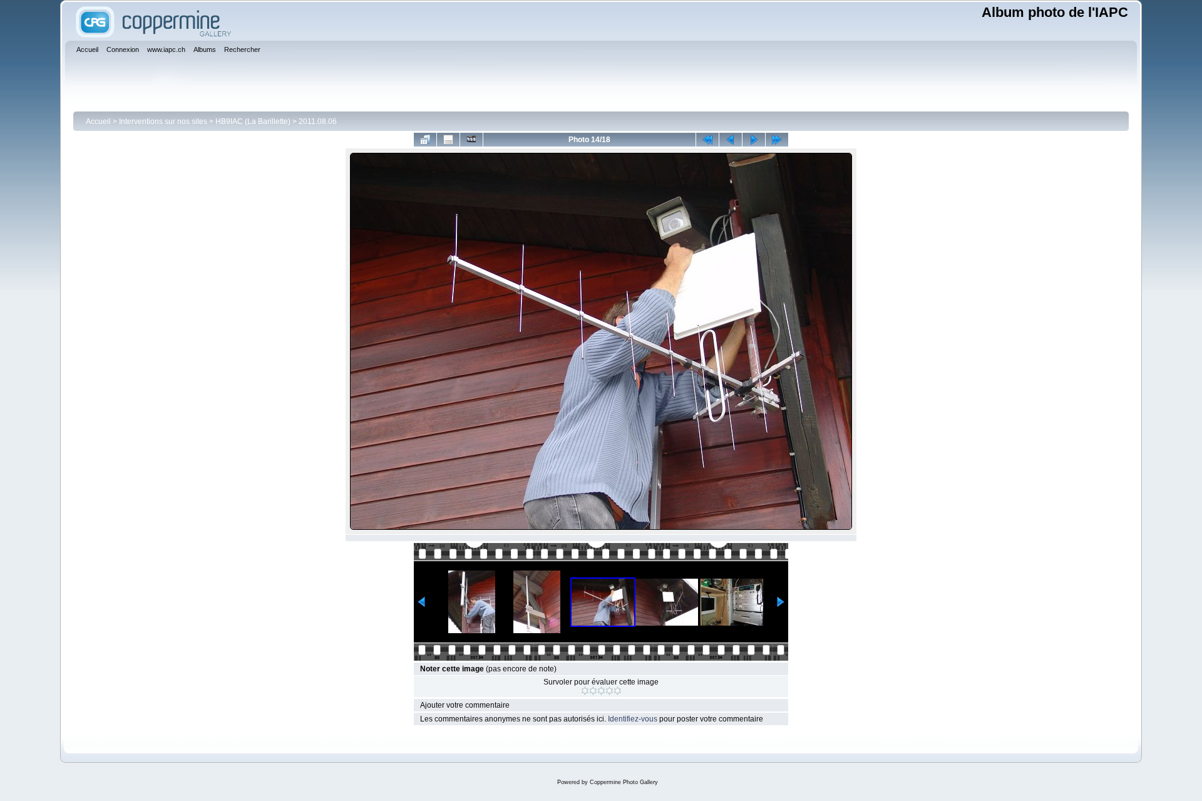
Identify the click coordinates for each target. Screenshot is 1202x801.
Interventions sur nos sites (163, 121)
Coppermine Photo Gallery (624, 782)
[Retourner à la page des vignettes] (425, 140)
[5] (618, 690)
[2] (593, 690)
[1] (585, 690)
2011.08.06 (318, 121)
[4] (609, 690)
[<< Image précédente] (730, 140)
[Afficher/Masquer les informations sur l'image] (448, 140)
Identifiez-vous (632, 719)
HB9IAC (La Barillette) (252, 121)
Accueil (98, 121)
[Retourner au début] (707, 140)
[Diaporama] (471, 140)
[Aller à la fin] (777, 140)
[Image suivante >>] (753, 140)
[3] (601, 690)
